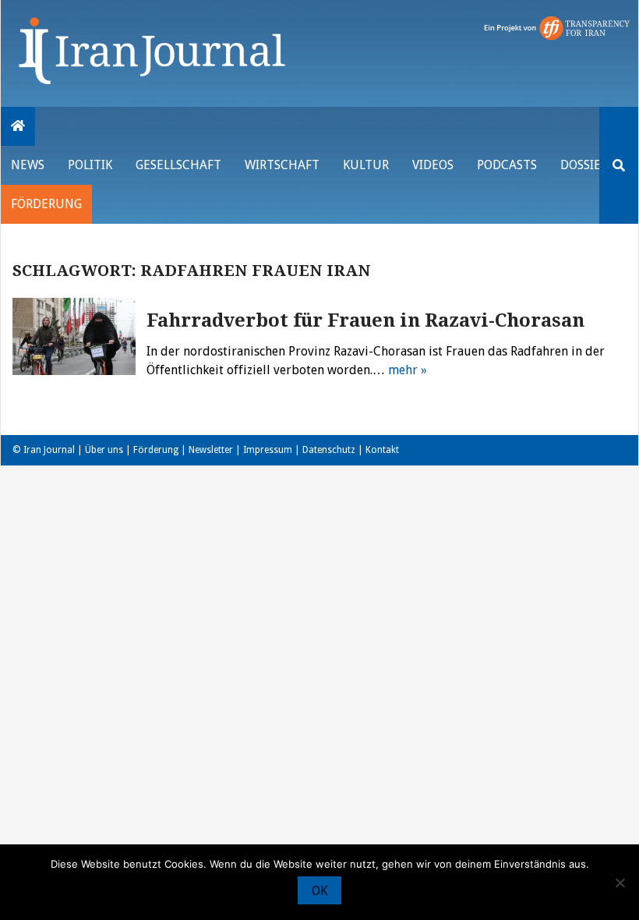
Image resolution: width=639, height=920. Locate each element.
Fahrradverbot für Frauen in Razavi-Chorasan (365, 320)
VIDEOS (433, 164)
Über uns (104, 449)
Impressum (267, 449)
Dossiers (587, 164)
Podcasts (507, 164)
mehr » (407, 370)
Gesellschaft (178, 164)
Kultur (366, 164)
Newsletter (211, 449)
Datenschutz (328, 449)
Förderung (46, 203)
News (27, 164)
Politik (90, 164)
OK (319, 890)
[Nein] (619, 882)
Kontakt (382, 449)
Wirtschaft (282, 164)
